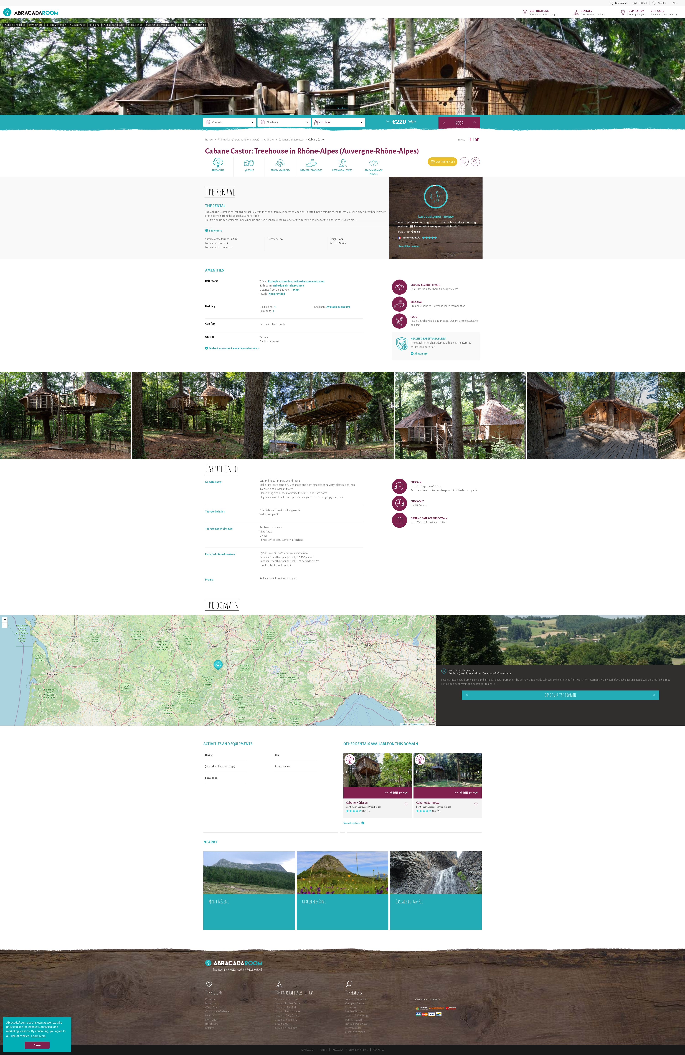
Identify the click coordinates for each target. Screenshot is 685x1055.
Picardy (209, 1015)
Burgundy (210, 1003)
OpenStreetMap (417, 724)
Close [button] (37, 1045)
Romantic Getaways (356, 1023)
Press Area (338, 1050)
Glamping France (354, 1003)
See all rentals (351, 823)
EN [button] (673, 3)
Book (459, 122)
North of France (354, 1011)
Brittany (209, 1027)
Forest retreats (353, 1027)
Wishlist (662, 3)
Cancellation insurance (427, 999)
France (209, 139)
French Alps (211, 1023)
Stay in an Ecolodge (286, 1027)
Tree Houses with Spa (357, 999)
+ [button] (5, 619)
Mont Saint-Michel (355, 1032)
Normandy (211, 1019)
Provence (210, 999)
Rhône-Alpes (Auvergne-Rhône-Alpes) (238, 139)
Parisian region (353, 1019)
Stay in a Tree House (286, 999)
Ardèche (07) (456, 673)
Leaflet (404, 724)
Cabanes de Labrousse (290, 139)
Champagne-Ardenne (217, 1011)
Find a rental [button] (621, 3)
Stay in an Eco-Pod (285, 1007)
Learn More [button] (38, 1036)
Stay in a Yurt (282, 1023)
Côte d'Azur (211, 1007)
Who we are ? (307, 1050)
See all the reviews (409, 246)
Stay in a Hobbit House (288, 1011)
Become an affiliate (358, 1050)
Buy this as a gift (445, 162)
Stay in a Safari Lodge (357, 1015)
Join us (323, 1050)
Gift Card (643, 3)
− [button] (5, 625)
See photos (342, 108)
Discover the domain (560, 695)
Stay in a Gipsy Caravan (288, 1015)
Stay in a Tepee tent (286, 1019)
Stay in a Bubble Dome (287, 1003)
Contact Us (379, 1050)
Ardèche (269, 139)
